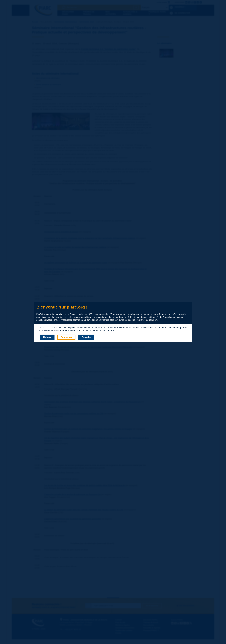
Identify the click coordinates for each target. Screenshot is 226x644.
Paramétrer (66, 337)
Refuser (47, 337)
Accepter (86, 337)
